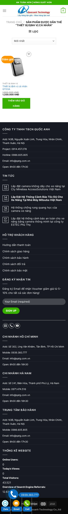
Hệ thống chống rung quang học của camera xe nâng (34, 209)
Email (17, 509)
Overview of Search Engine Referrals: (24, 487)
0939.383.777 (29, 495)
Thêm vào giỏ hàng (16, 103)
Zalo (5, 509)
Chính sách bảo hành (15, 257)
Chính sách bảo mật (14, 270)
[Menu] (4, 11)
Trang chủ (14, 22)
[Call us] (11, 326)
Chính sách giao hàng (15, 251)
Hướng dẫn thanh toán (16, 245)
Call (27, 509)
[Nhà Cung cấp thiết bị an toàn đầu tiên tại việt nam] (33, 10)
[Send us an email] (5, 326)
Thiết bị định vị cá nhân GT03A (14, 88)
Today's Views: (11, 468)
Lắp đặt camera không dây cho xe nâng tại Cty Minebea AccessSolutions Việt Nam (38, 188)
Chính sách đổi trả (13, 264)
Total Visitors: (10, 477)
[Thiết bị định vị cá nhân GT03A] (17, 66)
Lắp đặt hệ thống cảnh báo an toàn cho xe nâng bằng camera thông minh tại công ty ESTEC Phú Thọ (37, 221)
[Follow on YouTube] (17, 326)
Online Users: (10, 459)
